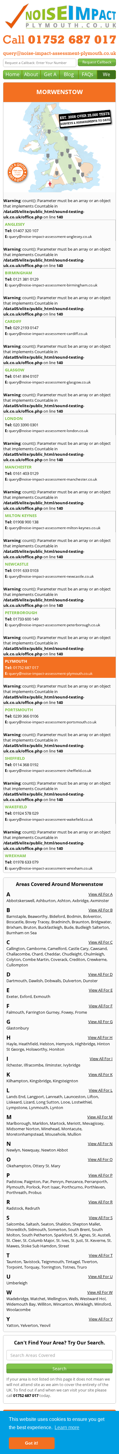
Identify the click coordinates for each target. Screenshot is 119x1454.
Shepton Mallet (86, 1224)
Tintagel (73, 1261)
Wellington (57, 1298)
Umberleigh (16, 1283)
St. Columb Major (38, 1240)
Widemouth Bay (21, 1304)
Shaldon (63, 1224)
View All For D (100, 974)
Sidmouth (37, 1229)
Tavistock (31, 1261)
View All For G (100, 1021)
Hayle (11, 1044)
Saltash (32, 1224)
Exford (26, 996)
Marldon (40, 1123)
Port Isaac (51, 1187)
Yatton (12, 1325)
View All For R (100, 1202)
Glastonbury (17, 1028)
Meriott (74, 1123)
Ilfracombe (33, 1065)
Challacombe (18, 954)
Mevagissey (92, 1123)
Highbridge (85, 1044)
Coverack (59, 959)
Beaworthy (38, 916)
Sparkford (63, 1235)
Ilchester (14, 1065)
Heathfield (28, 1044)
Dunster (90, 980)
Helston (47, 1044)
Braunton (80, 922)
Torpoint (14, 1267)
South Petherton (37, 1235)
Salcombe (15, 1224)
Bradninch (60, 922)
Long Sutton (47, 1102)
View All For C (100, 942)
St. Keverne (95, 1240)
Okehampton (18, 1165)
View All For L (101, 1090)
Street (63, 1246)
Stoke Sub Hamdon (38, 1246)
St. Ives (62, 1240)
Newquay (30, 1150)
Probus (34, 1192)
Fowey (67, 1012)
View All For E (101, 990)
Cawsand (98, 948)
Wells (73, 1298)
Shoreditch (16, 1229)
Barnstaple (16, 916)
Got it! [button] (31, 1443)
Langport (35, 1096)
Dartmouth (16, 980)
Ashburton (46, 900)
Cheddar (52, 954)
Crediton (77, 959)
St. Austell (101, 1235)
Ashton (63, 900)
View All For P (100, 1175)
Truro (82, 1267)
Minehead (50, 1128)
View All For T (101, 1255)
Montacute (71, 1128)
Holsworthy (36, 1049)
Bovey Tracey (37, 922)
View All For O (100, 1159)
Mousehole (55, 1134)
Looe (65, 1102)
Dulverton (72, 980)
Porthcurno (72, 1187)
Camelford (57, 948)
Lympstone (16, 1107)
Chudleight (72, 954)
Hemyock (64, 1044)
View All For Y (101, 1319)
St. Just (77, 1240)
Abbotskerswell (20, 900)
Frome (81, 1012)
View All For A (100, 894)
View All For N (100, 1143)
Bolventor (92, 916)
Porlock (33, 1187)
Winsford (102, 1304)
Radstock (14, 1208)
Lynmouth (38, 1107)
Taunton (13, 1261)
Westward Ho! (93, 1298)
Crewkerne (96, 959)
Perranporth (96, 1181)
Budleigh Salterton (92, 927)
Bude (69, 927)
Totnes (69, 1267)
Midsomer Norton (22, 1128)
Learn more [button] (67, 1427)
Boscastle (14, 922)
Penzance (74, 1181)
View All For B (100, 910)
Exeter (12, 996)
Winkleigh (83, 1304)
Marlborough (18, 1123)
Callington (15, 948)
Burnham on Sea (21, 932)
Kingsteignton (65, 1081)
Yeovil (45, 1325)
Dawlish (36, 980)
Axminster (99, 900)
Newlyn (13, 1150)
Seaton (47, 1224)
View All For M (100, 1117)
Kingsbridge (40, 1081)
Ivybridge (71, 1065)
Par (45, 1181)
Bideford (57, 916)
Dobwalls (53, 980)
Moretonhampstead (24, 1134)
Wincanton (63, 1304)
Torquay (31, 1267)
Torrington (51, 1267)
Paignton (32, 1181)
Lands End (15, 1096)
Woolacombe (18, 1309)
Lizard (28, 1102)
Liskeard (14, 1102)
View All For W (100, 1292)
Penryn (56, 1181)
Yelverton (29, 1325)
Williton (44, 1304)
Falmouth (15, 1012)
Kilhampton (17, 1081)
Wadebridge (17, 1298)
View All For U (100, 1276)
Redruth (32, 1208)
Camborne (36, 948)
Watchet (37, 1298)
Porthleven (95, 1187)
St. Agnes (82, 1235)
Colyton (13, 959)
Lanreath (54, 1096)
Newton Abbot (54, 1150)
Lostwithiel (82, 1102)
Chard (37, 954)
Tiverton (89, 1261)
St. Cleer (13, 1240)
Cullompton (17, 965)
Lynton (56, 1107)
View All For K (100, 1074)
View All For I (101, 1058)
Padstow (14, 1181)
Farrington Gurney (43, 1012)
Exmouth (42, 996)
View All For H (100, 1037)
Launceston (74, 1096)
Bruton (29, 927)
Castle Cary (78, 948)
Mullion (74, 1134)
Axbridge (80, 900)
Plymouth (15, 1187)
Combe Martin (36, 959)
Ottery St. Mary (46, 1165)
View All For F (101, 1006)
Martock (57, 1123)
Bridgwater (101, 922)
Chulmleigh (94, 954)
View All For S (101, 1217)
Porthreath (16, 1192)
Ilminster (53, 1065)
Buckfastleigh (50, 927)
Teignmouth (52, 1261)
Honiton (56, 1049)
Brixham (14, 927)
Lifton (92, 1096)
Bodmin (74, 916)
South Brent (79, 1229)
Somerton (57, 1229)
